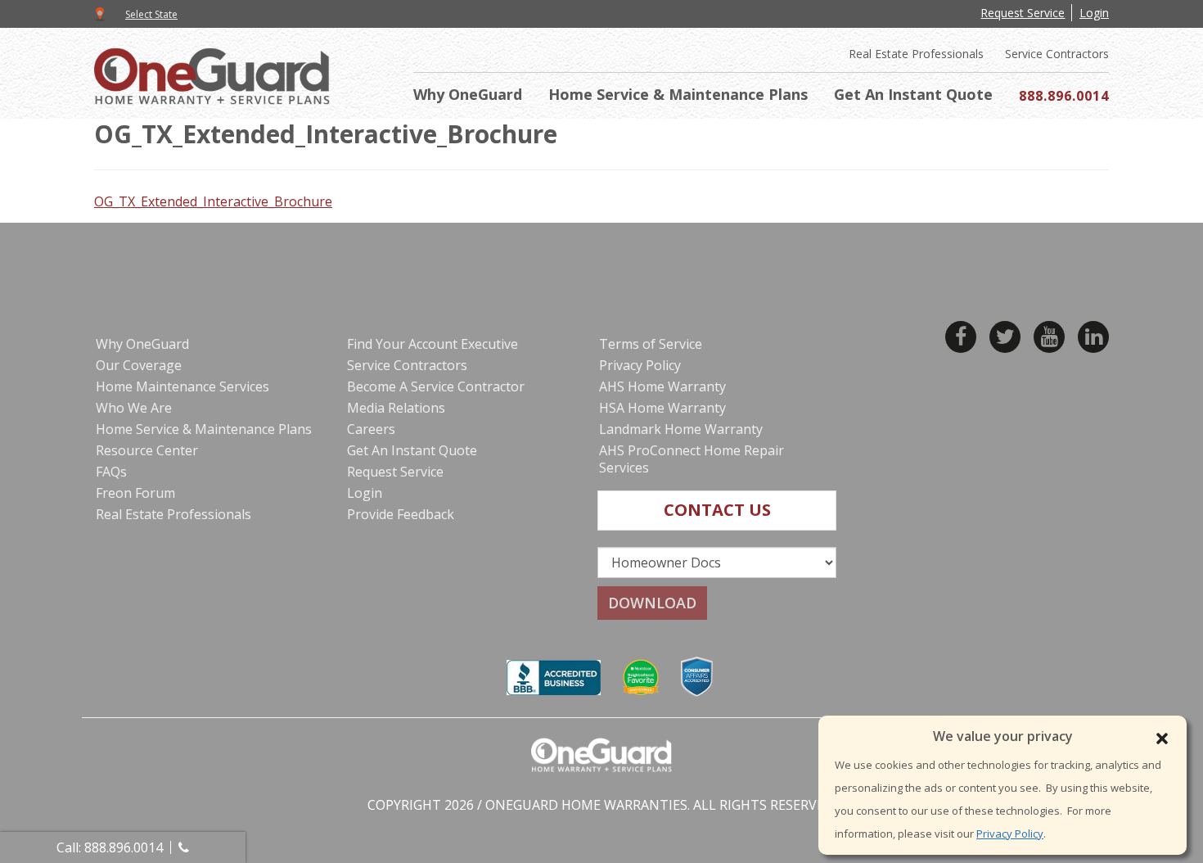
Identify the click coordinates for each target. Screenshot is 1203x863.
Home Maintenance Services (182, 386)
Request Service (1022, 12)
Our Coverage (139, 365)
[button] (1162, 738)
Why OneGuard (467, 94)
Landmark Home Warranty (681, 429)
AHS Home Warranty (662, 386)
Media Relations (396, 408)
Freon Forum (135, 493)
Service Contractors (1057, 54)
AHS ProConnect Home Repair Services (691, 459)
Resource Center (147, 450)
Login (1094, 12)
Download (652, 602)
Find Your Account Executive (432, 344)
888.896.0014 (1064, 96)
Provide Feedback (400, 514)
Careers (371, 429)
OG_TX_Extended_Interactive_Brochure (213, 201)
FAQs (111, 472)
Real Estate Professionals (916, 54)
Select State (151, 14)
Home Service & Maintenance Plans (678, 94)
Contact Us (717, 510)
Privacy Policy (1009, 833)
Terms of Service (650, 344)
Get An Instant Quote (913, 94)
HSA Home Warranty (662, 408)
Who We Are (134, 408)
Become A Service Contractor (436, 386)
